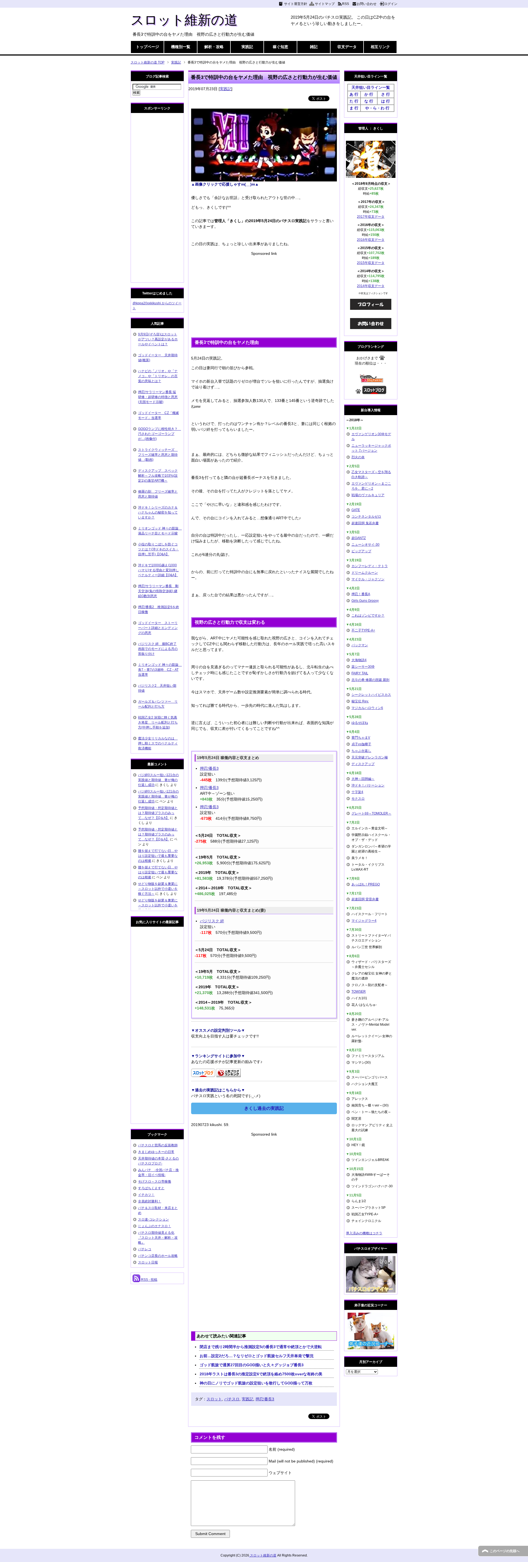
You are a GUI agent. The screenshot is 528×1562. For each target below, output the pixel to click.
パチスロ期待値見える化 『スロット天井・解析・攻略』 (158, 1237)
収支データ (347, 47)
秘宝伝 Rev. (360, 701)
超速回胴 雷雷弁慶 (365, 899)
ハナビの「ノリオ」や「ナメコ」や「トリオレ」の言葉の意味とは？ (158, 376)
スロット (214, 1399)
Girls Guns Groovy (365, 601)
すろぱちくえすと (151, 1188)
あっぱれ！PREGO (365, 884)
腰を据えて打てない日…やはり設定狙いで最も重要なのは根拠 (158, 856)
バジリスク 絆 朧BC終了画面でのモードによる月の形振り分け (158, 649)
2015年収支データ (370, 263)
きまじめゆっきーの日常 (156, 1152)
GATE (355, 510)
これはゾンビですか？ (367, 615)
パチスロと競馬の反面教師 (158, 1145)
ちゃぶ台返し (361, 751)
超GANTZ (358, 538)
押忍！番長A (360, 594)
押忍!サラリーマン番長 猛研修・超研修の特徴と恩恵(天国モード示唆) (158, 397)
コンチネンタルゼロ (366, 516)
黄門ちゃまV (360, 737)
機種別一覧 (180, 47)
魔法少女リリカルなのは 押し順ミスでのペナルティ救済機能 (158, 743)
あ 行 (354, 94)
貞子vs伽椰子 (361, 744)
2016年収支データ (370, 240)
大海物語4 (359, 660)
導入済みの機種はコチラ (364, 1233)
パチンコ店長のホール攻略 (158, 1256)
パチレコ (144, 1249)
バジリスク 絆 (212, 921)
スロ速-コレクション (153, 1219)
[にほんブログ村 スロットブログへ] (374, 392)
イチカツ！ (146, 1195)
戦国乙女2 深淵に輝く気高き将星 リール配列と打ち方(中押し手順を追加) (158, 722)
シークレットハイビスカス (371, 695)
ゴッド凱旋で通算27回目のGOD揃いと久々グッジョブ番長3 (252, 1365)
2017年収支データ (370, 217)
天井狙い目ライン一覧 (370, 87)
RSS (345, 4)
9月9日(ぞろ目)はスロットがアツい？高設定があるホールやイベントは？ (158, 339)
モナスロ (358, 799)
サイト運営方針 (295, 4)
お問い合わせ (366, 4)
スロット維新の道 (184, 20)
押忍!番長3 (209, 768)
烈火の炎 (358, 457)
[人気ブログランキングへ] (371, 380)
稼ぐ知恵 (280, 47)
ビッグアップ (361, 551)
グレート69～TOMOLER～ (371, 813)
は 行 (385, 101)
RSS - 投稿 (148, 1280)
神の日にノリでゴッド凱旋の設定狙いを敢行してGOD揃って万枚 (256, 1383)
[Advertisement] (264, 294)
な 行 (368, 101)
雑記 (314, 47)
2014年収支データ (370, 286)
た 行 (354, 101)
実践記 (247, 47)
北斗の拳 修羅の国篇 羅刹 (370, 680)
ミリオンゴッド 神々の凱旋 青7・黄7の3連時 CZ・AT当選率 (160, 670)
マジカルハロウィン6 (367, 708)
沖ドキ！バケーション (367, 785)
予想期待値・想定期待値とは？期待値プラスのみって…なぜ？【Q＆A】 (158, 813)
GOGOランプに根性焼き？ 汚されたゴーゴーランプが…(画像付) (159, 434)
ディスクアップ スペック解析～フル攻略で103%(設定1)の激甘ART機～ (158, 475)
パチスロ (232, 1399)
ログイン (390, 4)
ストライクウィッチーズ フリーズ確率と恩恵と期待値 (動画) (158, 455)
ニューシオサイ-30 (365, 545)
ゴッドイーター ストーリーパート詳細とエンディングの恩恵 (158, 628)
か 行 (368, 94)
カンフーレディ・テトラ (369, 566)
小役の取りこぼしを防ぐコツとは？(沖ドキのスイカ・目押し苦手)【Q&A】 (158, 549)
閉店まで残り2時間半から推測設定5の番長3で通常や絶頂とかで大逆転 (261, 1347)
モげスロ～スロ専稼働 (154, 1181)
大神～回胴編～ (363, 779)
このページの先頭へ (504, 1551)
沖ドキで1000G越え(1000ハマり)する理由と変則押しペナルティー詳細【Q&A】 (158, 570)
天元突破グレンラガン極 (369, 757)
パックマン (359, 645)
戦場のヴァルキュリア (367, 495)
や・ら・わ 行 (377, 108)
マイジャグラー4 (363, 921)
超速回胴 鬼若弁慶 (365, 523)
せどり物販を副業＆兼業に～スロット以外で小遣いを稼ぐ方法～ (158, 889)
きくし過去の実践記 (264, 1108)
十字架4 (357, 792)
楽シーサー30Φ (363, 667)
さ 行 (385, 94)
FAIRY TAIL (359, 673)
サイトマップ (325, 4)
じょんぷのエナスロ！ (154, 1226)
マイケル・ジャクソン (367, 579)
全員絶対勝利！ (149, 1201)
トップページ (147, 47)
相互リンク (380, 47)
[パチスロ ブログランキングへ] (228, 1074)
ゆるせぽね (359, 723)
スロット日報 (148, 1262)
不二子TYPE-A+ (363, 630)
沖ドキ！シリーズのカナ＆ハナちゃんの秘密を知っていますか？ (158, 512)
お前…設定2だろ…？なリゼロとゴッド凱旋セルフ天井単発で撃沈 (257, 1356)
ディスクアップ (363, 764)
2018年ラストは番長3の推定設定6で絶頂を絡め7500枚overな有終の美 (261, 1374)
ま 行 (354, 108)
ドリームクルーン (364, 573)
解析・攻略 (214, 47)
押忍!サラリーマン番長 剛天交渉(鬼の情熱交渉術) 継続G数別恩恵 (158, 591)
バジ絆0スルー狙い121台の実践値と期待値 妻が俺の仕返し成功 (158, 780)
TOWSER (358, 992)
